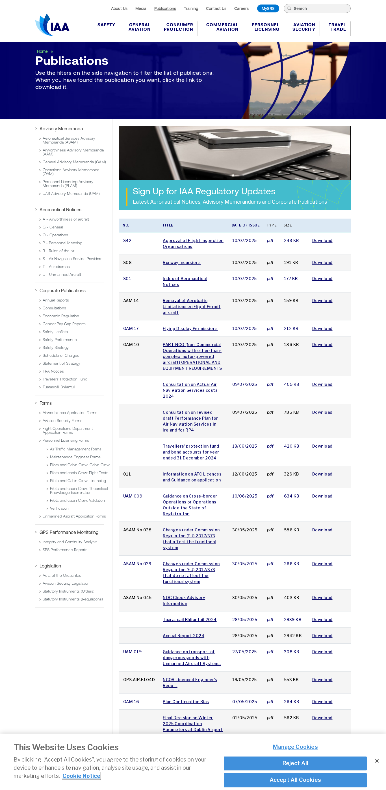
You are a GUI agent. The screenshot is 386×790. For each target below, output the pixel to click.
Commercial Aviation (222, 27)
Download (322, 240)
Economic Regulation (61, 316)
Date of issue (246, 225)
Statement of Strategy (61, 363)
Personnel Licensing (265, 27)
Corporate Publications (63, 290)
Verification (59, 508)
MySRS (268, 8)
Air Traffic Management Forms (75, 449)
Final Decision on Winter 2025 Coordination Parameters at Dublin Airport (193, 723)
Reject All (295, 763)
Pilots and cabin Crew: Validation (77, 500)
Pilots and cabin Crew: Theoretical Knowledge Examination (79, 490)
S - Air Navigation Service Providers (72, 259)
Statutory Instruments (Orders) (68, 591)
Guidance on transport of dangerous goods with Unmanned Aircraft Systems (192, 657)
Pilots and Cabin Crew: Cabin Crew (80, 465)
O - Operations (55, 235)
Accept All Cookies (295, 780)
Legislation (50, 565)
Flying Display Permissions (190, 328)
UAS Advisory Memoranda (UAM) (71, 193)
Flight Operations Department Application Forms (68, 430)
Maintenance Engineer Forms (75, 457)
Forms (46, 403)
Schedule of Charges (61, 355)
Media (140, 8)
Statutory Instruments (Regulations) (73, 599)
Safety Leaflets (55, 332)
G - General (53, 227)
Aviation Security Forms (62, 420)
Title (168, 225)
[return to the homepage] (52, 25)
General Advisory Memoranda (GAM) (74, 162)
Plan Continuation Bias (186, 701)
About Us (119, 8)
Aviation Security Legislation (66, 583)
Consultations (54, 308)
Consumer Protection (178, 27)
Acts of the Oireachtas (62, 575)
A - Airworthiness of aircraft (66, 219)
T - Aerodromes (56, 267)
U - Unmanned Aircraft (62, 274)
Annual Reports (56, 300)
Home (43, 51)
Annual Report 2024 (183, 635)
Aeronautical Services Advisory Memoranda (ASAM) (69, 140)
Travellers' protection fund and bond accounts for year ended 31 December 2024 (191, 452)
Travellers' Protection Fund (65, 379)
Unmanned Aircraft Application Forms (74, 516)
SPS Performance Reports (65, 550)
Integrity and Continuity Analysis (70, 542)
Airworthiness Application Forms (70, 413)
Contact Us (216, 8)
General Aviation (140, 27)
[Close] (377, 761)
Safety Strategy (56, 347)
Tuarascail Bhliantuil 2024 (189, 619)
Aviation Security (303, 27)
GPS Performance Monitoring (69, 532)
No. (126, 225)
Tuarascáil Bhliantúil (59, 387)
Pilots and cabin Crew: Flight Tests (79, 473)
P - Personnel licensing (62, 243)
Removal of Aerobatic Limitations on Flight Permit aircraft (191, 306)
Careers (241, 8)
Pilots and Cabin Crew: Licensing (78, 481)
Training (191, 8)
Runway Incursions (182, 262)
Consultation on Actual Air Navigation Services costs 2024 (190, 390)
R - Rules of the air (58, 251)
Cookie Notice (81, 776)
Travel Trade (337, 27)
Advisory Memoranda (61, 128)
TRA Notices (53, 371)
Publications (165, 8)
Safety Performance (60, 340)
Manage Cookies (295, 747)
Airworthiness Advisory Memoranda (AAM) (73, 152)
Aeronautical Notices (60, 209)
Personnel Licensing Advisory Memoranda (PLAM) (68, 184)
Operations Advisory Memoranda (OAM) (71, 172)
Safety (106, 24)
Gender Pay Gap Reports (64, 324)
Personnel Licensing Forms (66, 440)
